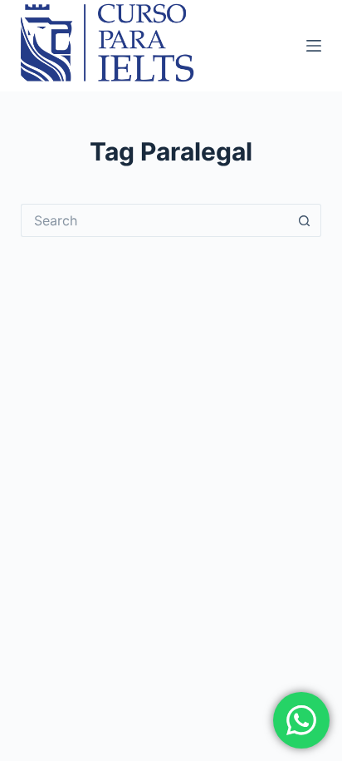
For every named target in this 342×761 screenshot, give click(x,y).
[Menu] (313, 45)
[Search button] (304, 220)
